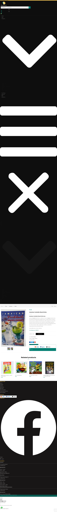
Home (3, 222)
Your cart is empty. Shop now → (4, 508)
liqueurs (49, 318)
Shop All (4, 91)
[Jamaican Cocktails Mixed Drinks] (30, 342)
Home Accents (5, 87)
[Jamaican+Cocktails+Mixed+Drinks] (31, 342)
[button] (4, 7)
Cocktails (33, 318)
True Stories (3, 93)
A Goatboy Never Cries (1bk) (33, 375)
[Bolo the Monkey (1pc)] (21, 367)
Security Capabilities (2, 392)
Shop (2, 17)
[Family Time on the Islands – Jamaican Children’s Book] (7, 367)
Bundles (4, 83)
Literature (4, 295)
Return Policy (2, 388)
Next (55, 306)
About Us (3, 94)
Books (16, 306)
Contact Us (3, 97)
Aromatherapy (5, 291)
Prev (52, 306)
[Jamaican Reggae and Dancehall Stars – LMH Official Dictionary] (49, 367)
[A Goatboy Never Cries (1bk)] (35, 367)
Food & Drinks (5, 90)
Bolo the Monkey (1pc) (18, 375)
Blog (2, 95)
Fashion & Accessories (6, 86)
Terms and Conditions (3, 389)
